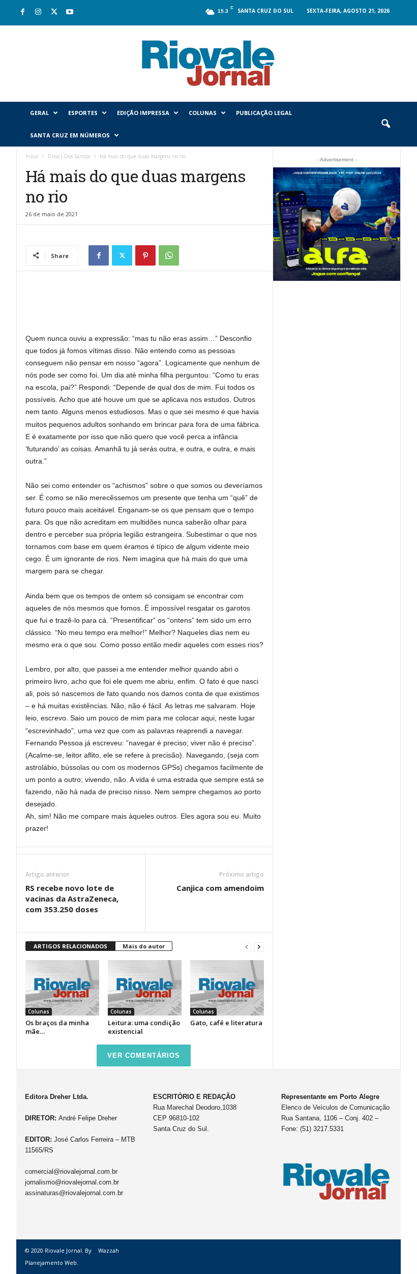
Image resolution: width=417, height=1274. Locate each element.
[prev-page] (247, 946)
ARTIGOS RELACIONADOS (70, 946)
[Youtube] (70, 12)
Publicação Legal (264, 113)
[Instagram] (38, 12)
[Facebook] (22, 12)
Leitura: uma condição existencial (144, 1027)
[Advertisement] (145, 306)
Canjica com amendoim (220, 888)
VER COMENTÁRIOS (143, 1055)
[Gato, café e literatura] (227, 987)
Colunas (203, 113)
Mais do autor (144, 946)
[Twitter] (54, 12)
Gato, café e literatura (226, 1022)
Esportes (83, 113)
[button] (385, 124)
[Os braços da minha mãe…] (62, 987)
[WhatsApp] (169, 255)
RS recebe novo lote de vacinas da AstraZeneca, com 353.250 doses (71, 898)
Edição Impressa (143, 113)
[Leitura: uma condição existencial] (145, 987)
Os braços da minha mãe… (57, 1027)
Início (31, 156)
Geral (39, 113)
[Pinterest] (145, 255)
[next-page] (259, 946)
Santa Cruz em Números (70, 135)
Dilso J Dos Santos (69, 156)
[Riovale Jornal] (208, 63)
